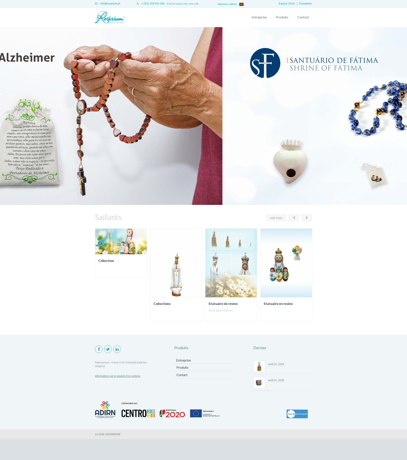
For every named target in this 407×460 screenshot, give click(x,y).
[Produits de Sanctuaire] (203, 204)
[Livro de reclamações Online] (297, 414)
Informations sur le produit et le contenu (117, 376)
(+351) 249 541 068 (152, 3)
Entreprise (259, 17)
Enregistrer (305, 3)
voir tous (276, 218)
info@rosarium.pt (110, 3)
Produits (282, 17)
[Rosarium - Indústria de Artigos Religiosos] (110, 17)
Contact (303, 17)
